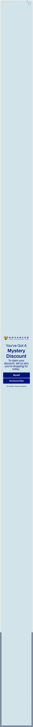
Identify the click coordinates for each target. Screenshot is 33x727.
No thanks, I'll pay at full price (16, 386)
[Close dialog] (29, 3)
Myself (16, 375)
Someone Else (16, 381)
